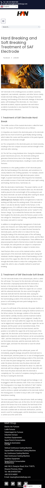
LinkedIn (16, 58)
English (6, 6)
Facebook (6, 58)
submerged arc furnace (10, 200)
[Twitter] (13, 484)
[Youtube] (26, 484)
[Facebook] (6, 484)
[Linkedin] (19, 484)
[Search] (39, 26)
